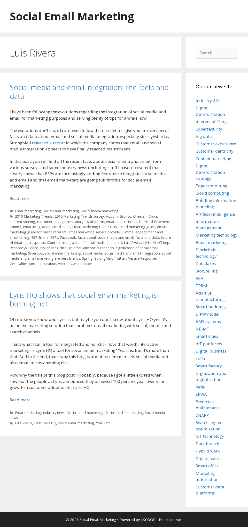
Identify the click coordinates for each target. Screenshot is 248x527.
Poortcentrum (170, 519)
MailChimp (161, 242)
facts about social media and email (106, 237)
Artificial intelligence (215, 214)
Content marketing (213, 158)
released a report (48, 143)
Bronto (125, 216)
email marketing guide (137, 226)
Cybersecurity (209, 129)
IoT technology (210, 436)
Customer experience (216, 144)
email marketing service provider (95, 232)
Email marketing (28, 211)
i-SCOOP (148, 519)
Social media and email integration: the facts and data (89, 91)
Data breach (207, 443)
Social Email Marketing (72, 16)
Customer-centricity (214, 151)
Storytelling (207, 271)
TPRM (201, 285)
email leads (61, 226)
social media (93, 253)
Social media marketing (99, 211)
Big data (204, 136)
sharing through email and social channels (80, 248)
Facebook (68, 237)
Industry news (54, 412)
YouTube (103, 423)
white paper (82, 263)
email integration (36, 226)
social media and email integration (132, 253)
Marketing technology (217, 235)
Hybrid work (208, 451)
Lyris (147, 242)
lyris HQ (50, 423)
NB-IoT (202, 329)
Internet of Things (213, 121)
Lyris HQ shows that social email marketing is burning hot (83, 299)
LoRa (200, 358)
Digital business (211, 351)
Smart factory (209, 366)
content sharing (22, 221)
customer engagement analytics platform (70, 221)
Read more (20, 198)
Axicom (112, 216)
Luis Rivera (132, 242)
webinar (64, 263)
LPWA (201, 394)
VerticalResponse (142, 258)
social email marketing (63, 253)
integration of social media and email (92, 242)
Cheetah (140, 216)
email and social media (124, 221)
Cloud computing (212, 193)
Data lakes (206, 263)
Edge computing (211, 186)
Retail (201, 387)
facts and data (147, 237)
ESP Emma (39, 237)
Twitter (120, 258)
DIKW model (207, 314)
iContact (54, 242)
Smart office (207, 466)
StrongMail (103, 258)
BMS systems (208, 321)
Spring (87, 258)
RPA (199, 278)
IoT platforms (209, 343)
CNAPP (202, 415)
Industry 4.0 (207, 100)
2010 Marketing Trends (34, 216)
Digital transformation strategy (210, 172)
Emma (128, 232)
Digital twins (208, 458)
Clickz (152, 216)
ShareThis (37, 248)
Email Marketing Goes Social (94, 226)
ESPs (54, 237)
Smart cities (207, 336)
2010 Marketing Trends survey (79, 216)
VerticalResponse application (33, 263)
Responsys (18, 248)
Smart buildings (211, 306)
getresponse (34, 242)
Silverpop (35, 253)
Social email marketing (61, 211)
